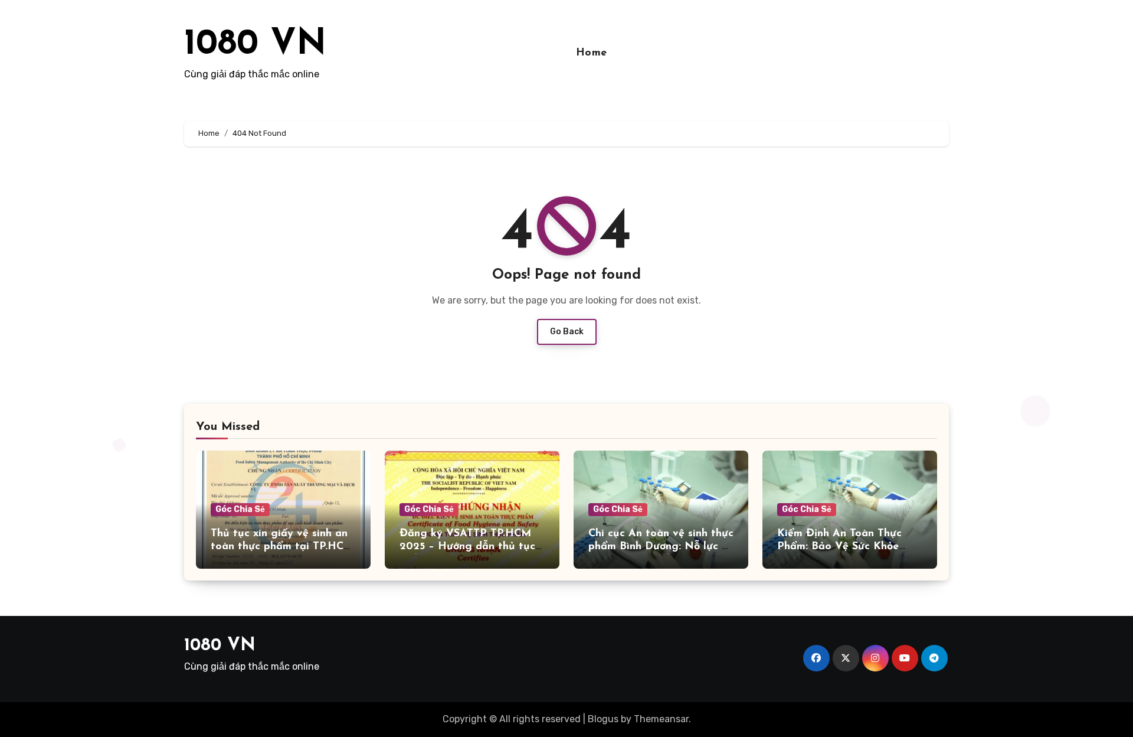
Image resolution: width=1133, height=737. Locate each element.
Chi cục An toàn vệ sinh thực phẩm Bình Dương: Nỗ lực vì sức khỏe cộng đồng (660, 547)
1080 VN (255, 45)
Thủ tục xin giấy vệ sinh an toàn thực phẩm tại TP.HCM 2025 (282, 547)
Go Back (567, 332)
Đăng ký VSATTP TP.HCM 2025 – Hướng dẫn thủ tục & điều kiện (467, 547)
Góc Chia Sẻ (240, 509)
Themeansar (661, 719)
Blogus (603, 719)
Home (591, 53)
